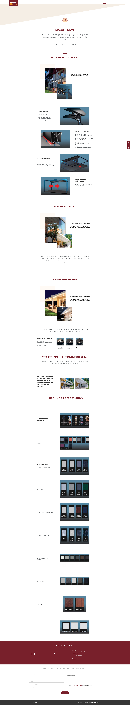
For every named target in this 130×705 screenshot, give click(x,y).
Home (104, 1)
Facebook (74, 658)
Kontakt (112, 2)
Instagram (74, 659)
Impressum (85, 702)
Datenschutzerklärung (77, 685)
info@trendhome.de (79, 657)
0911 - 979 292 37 (79, 655)
